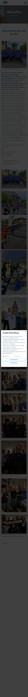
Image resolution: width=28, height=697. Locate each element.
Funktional (17, 356)
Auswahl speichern (14, 359)
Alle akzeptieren (14, 362)
